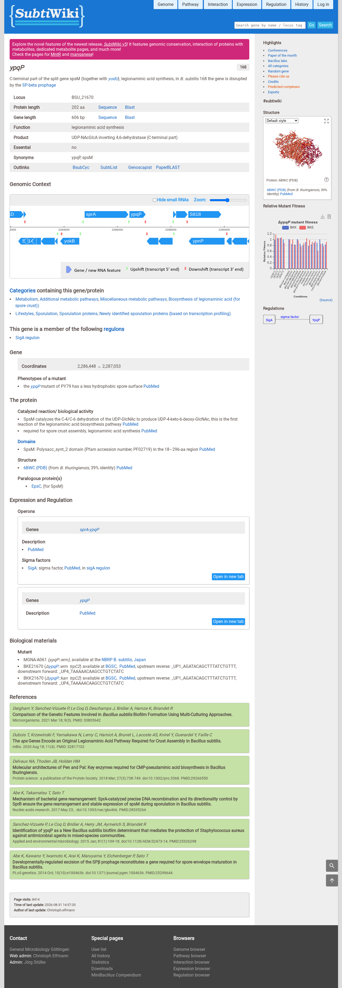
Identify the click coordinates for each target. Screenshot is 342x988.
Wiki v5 (115, 44)
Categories (23, 290)
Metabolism (26, 299)
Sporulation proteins (78, 313)
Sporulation (46, 313)
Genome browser (189, 949)
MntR (56, 54)
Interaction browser (191, 962)
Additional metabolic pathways (69, 299)
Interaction (218, 4)
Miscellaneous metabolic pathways (133, 299)
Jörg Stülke (34, 962)
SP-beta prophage (39, 85)
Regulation (276, 4)
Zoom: (200, 199)
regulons (114, 329)
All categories (278, 66)
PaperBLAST (168, 167)
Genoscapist (140, 167)
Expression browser (191, 968)
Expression (247, 4)
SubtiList (108, 167)
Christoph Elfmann (50, 955)
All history (100, 955)
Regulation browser (191, 975)
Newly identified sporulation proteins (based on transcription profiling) (165, 313)
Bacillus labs (277, 61)
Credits (273, 82)
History (302, 4)
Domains (27, 441)
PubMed (151, 386)
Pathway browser (189, 955)
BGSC (111, 666)
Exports (273, 92)
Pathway (190, 4)
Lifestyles (24, 313)
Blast (130, 107)
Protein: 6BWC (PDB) (282, 180)
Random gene (278, 71)
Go (311, 25)
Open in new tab (228, 576)
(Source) (326, 300)
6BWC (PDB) (35, 467)
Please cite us (278, 76)
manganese (81, 54)
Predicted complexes (284, 87)
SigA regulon (27, 337)
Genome (165, 4)
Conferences (277, 50)
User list (98, 949)
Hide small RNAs (173, 199)
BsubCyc (81, 167)
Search (325, 25)
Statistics (100, 962)
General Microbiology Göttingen (39, 949)
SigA (32, 568)
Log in (323, 4)
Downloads (102, 968)
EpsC (36, 486)
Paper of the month (282, 55)
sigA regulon (98, 568)
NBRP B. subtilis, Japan (124, 659)
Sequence (107, 107)
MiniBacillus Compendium (116, 975)
